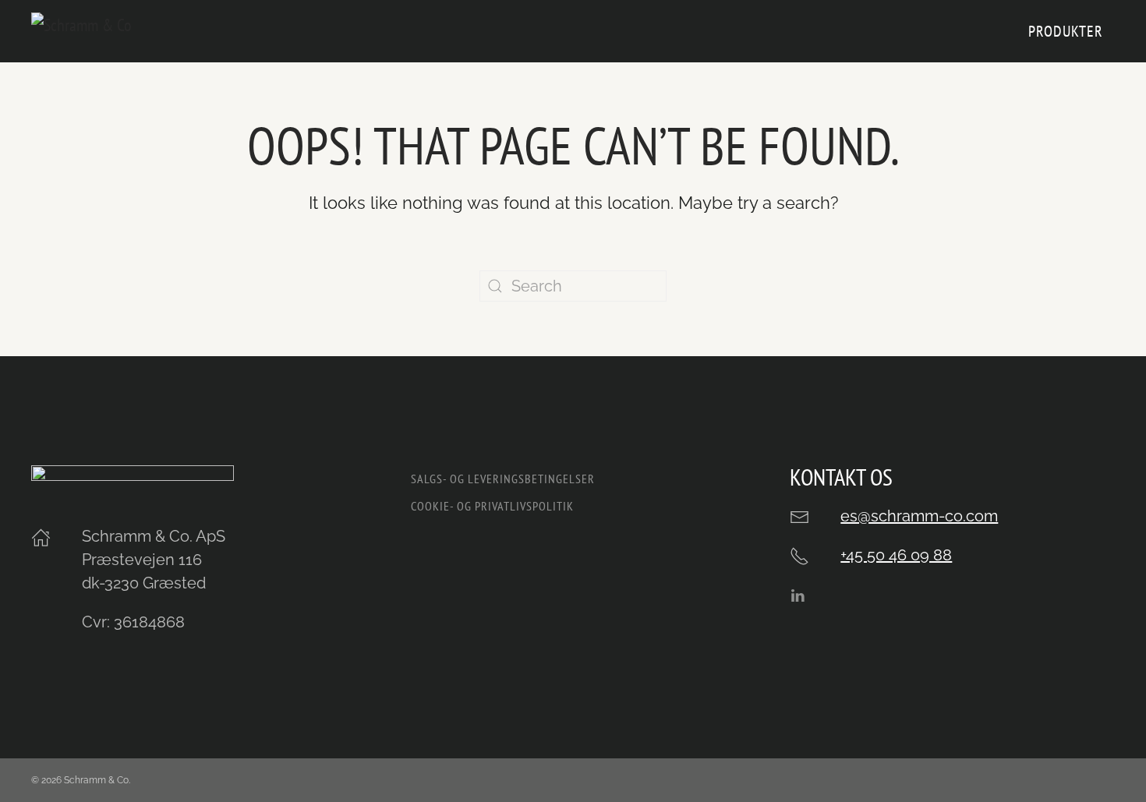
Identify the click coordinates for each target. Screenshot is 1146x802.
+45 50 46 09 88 (896, 555)
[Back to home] (117, 31)
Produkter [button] (1065, 31)
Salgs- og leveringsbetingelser (503, 478)
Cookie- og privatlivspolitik (492, 506)
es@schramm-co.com (919, 516)
